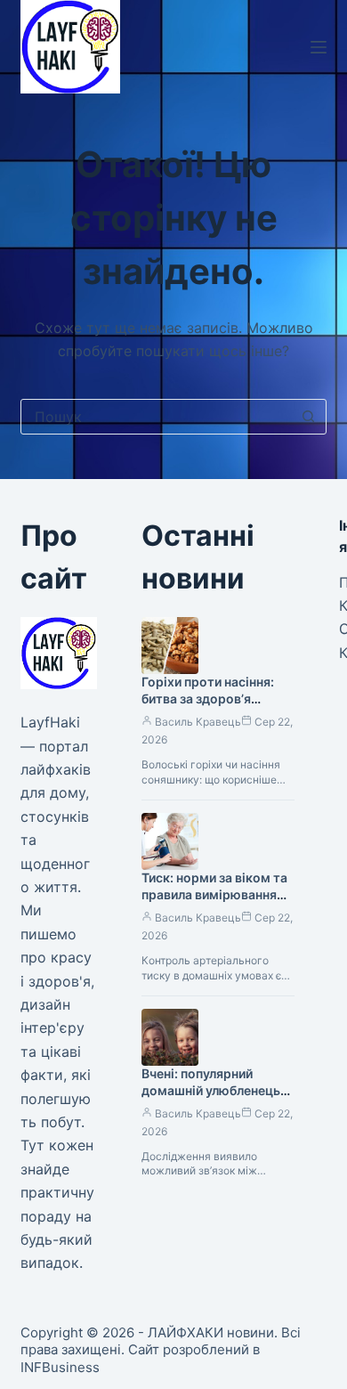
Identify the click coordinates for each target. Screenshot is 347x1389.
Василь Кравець (198, 721)
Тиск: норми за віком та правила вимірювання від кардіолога (214, 894)
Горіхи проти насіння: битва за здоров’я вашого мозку (207, 698)
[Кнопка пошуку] (309, 417)
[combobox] (156, 417)
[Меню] (319, 47)
